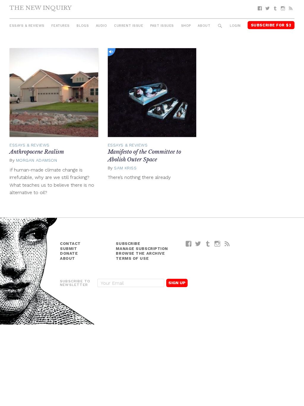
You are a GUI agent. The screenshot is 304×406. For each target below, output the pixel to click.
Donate (69, 253)
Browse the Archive (140, 253)
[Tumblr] (275, 8)
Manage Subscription (142, 248)
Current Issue (128, 26)
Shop (186, 26)
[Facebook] (260, 8)
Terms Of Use (132, 258)
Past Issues (162, 26)
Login (235, 26)
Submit (68, 248)
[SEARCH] (220, 26)
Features (60, 26)
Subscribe (128, 243)
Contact (70, 243)
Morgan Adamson (36, 160)
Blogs (83, 26)
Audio (101, 26)
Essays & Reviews (27, 26)
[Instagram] (283, 8)
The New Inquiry (41, 7)
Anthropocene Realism (37, 152)
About (204, 26)
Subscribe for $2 (271, 25)
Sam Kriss (125, 168)
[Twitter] (267, 8)
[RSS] (290, 8)
